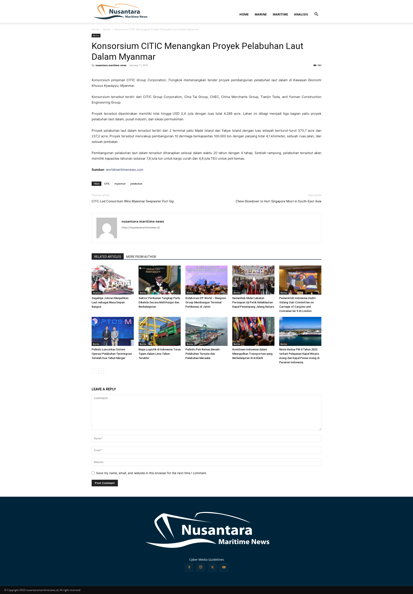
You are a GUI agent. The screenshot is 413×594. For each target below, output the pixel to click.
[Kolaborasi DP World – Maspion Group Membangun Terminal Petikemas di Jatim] (206, 280)
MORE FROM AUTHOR (141, 256)
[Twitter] (212, 567)
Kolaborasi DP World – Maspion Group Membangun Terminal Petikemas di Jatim (205, 302)
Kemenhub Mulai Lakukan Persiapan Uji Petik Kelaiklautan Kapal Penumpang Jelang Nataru (253, 302)
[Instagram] (200, 567)
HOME (244, 14)
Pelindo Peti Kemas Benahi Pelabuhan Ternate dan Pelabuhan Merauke (202, 354)
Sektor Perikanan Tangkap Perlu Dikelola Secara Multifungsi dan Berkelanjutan (159, 302)
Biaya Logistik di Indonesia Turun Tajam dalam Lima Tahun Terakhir (160, 354)
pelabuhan (136, 183)
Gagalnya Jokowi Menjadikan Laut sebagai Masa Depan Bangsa (110, 302)
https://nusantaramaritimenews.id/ (141, 227)
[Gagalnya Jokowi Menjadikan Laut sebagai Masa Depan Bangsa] (113, 280)
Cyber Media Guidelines (206, 559)
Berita (106, 29)
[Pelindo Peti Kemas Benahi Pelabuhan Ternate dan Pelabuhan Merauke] (206, 331)
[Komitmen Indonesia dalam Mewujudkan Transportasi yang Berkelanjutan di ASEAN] (253, 331)
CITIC (107, 183)
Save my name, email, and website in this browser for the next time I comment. (151, 473)
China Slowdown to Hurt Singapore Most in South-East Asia (278, 201)
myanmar (120, 183)
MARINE (261, 14)
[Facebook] (189, 567)
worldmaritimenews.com (124, 170)
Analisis (97, 292)
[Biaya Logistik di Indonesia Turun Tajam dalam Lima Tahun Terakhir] (160, 331)
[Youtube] (224, 567)
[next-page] (101, 371)
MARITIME (280, 14)
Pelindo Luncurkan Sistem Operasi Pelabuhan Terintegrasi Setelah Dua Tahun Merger (112, 354)
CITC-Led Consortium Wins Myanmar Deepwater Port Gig (133, 201)
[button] (316, 15)
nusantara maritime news (111, 65)
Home (95, 29)
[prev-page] (94, 371)
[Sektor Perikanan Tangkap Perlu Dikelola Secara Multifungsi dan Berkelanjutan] (160, 280)
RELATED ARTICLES (107, 256)
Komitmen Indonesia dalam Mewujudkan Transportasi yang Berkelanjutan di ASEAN (252, 354)
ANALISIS (301, 14)
